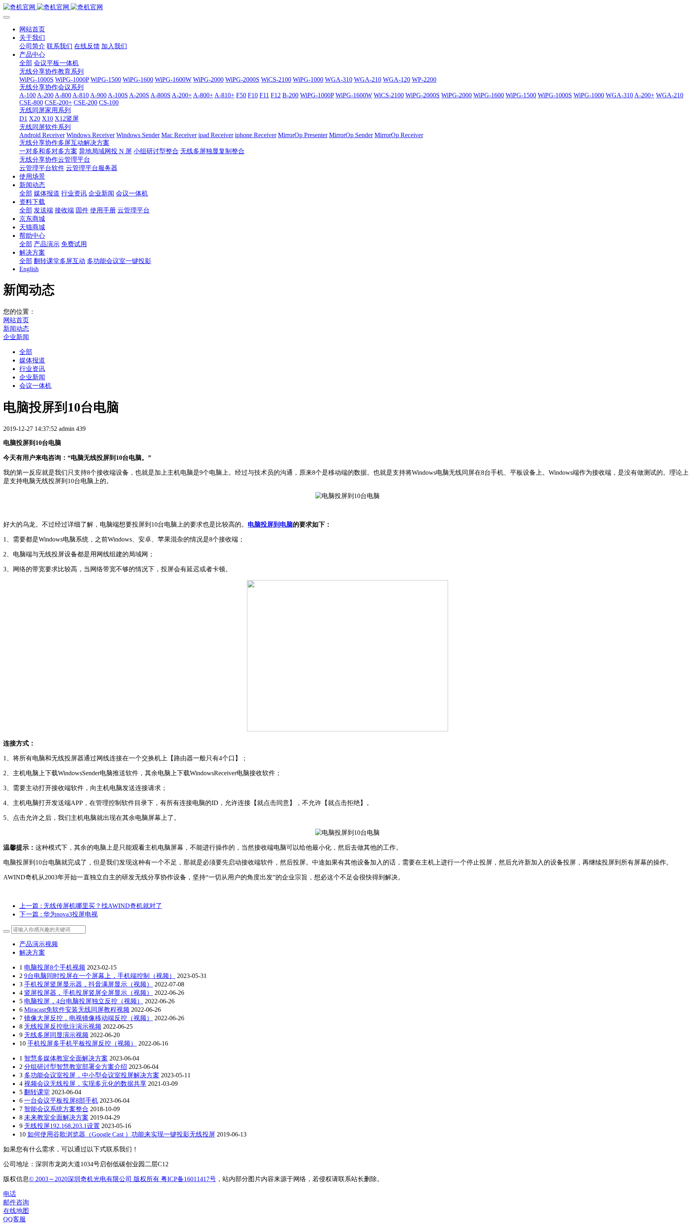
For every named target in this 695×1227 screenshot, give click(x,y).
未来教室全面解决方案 (56, 1117)
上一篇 (90, 905)
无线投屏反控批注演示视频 (62, 1026)
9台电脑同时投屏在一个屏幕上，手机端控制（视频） (99, 975)
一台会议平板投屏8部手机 (61, 1100)
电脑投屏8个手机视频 (54, 967)
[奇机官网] (347, 7)
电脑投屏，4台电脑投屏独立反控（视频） (83, 1001)
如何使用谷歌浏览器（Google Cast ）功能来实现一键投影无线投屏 (121, 1134)
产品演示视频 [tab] (38, 944)
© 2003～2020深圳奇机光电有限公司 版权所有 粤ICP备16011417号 (122, 1179)
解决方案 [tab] (32, 952)
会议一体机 (35, 385)
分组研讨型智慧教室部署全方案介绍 (75, 1066)
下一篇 (58, 914)
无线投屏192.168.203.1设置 (62, 1125)
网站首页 (32, 29)
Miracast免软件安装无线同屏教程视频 (77, 1009)
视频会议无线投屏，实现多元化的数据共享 (85, 1083)
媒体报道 (32, 360)
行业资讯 (32, 368)
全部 (25, 63)
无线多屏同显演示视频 (56, 1034)
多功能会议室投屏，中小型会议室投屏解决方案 (91, 1075)
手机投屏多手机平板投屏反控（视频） (82, 1043)
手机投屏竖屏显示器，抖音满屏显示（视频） (88, 984)
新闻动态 (16, 328)
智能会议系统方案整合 (56, 1109)
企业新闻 (16, 337)
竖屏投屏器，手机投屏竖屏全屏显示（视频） (88, 992)
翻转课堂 (37, 1092)
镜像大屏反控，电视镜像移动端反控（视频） (88, 1018)
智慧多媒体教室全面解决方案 (66, 1058)
